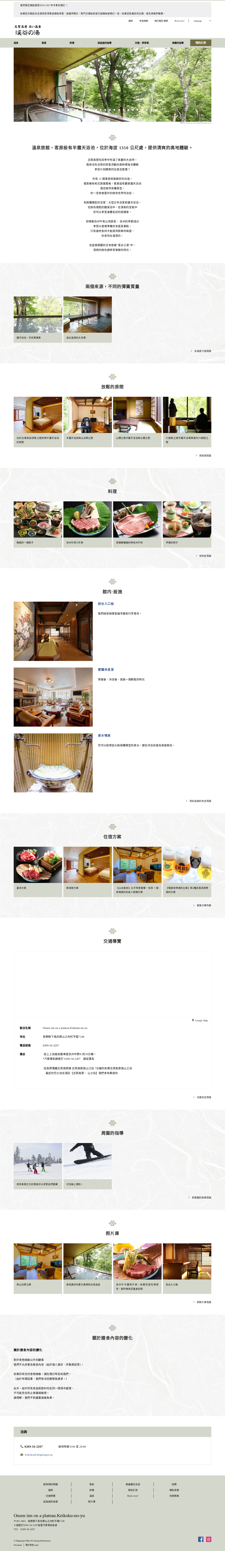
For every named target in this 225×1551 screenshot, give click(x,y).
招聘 (174, 1484)
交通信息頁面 (204, 1097)
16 (138, 109)
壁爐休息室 (106, 669)
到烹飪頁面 (205, 556)
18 (147, 109)
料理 (91, 1490)
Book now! (133, 1496)
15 (133, 109)
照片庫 (91, 1501)
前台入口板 (106, 603)
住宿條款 (174, 1496)
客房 (91, 1484)
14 (129, 109)
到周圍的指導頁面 (201, 1197)
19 (152, 109)
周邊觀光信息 (133, 1484)
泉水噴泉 (104, 735)
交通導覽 (51, 1496)
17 (142, 109)
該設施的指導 (50, 1501)
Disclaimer (18, 1545)
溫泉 (91, 1496)
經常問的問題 (50, 1484)
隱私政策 (174, 1490)
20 (156, 109)
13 (124, 109)
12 (119, 109)
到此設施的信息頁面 (200, 801)
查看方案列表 (204, 905)
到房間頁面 (205, 455)
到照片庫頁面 (204, 1302)
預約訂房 (133, 1490)
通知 (50, 1490)
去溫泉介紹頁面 (202, 351)
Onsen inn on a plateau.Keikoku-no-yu (49, 1515)
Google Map (201, 1020)
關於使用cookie (32, 1545)
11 (115, 109)
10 (110, 109)
